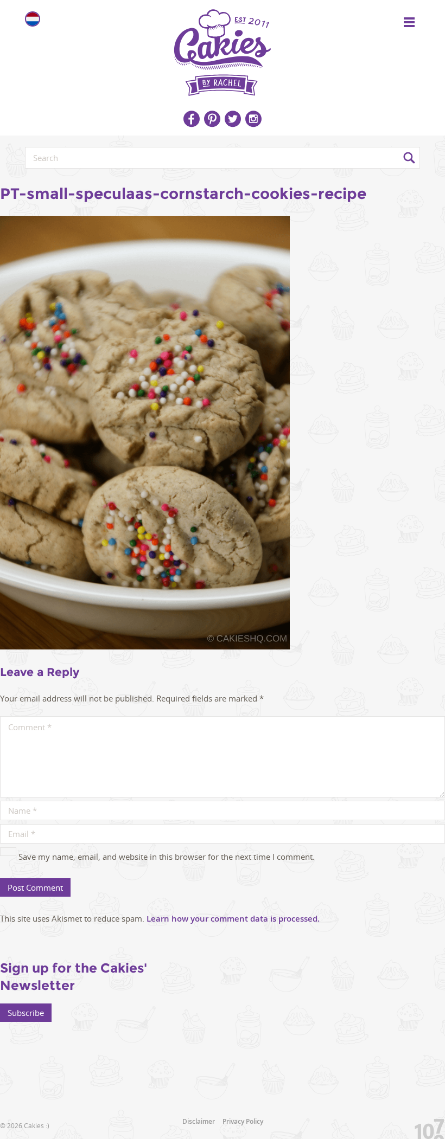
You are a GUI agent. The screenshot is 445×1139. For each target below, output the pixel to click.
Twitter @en (233, 118)
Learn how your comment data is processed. (233, 918)
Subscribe (26, 1012)
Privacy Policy (243, 1121)
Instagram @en (253, 118)
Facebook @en (191, 118)
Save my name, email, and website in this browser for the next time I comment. (166, 856)
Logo (222, 49)
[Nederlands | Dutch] (32, 19)
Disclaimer (198, 1121)
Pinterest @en (212, 118)
